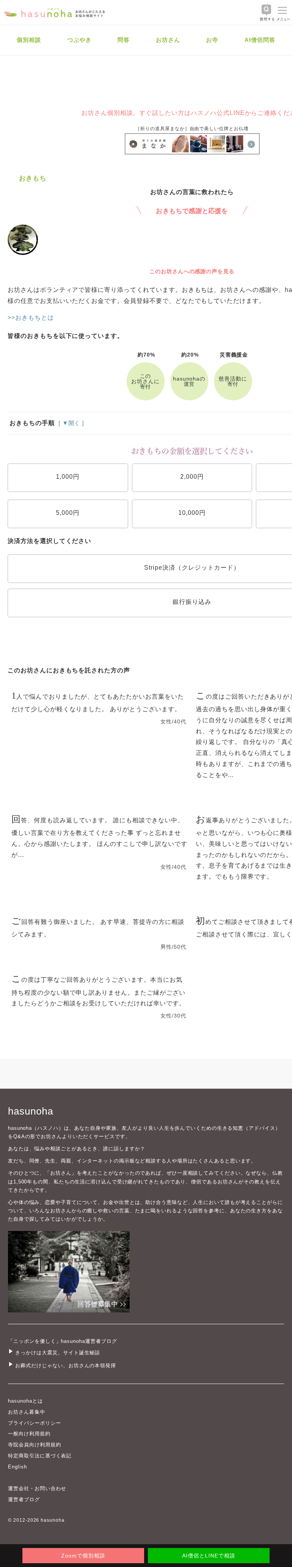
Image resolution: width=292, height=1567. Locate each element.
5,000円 (67, 513)
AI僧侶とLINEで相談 (208, 1556)
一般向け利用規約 (29, 1433)
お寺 (212, 40)
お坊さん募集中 (26, 1412)
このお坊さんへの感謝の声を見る (192, 271)
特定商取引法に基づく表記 (39, 1456)
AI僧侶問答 (259, 40)
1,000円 (67, 476)
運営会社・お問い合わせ (37, 1488)
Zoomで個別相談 (83, 1556)
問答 (123, 40)
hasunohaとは (25, 1401)
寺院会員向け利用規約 (34, 1445)
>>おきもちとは (31, 317)
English (17, 1467)
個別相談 (29, 40)
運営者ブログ (24, 1499)
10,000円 (192, 513)
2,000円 (192, 476)
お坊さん (168, 40)
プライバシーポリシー (34, 1423)
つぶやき (79, 40)
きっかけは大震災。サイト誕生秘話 (57, 1352)
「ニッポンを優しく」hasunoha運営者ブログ (62, 1341)
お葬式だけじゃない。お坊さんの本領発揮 (65, 1365)
